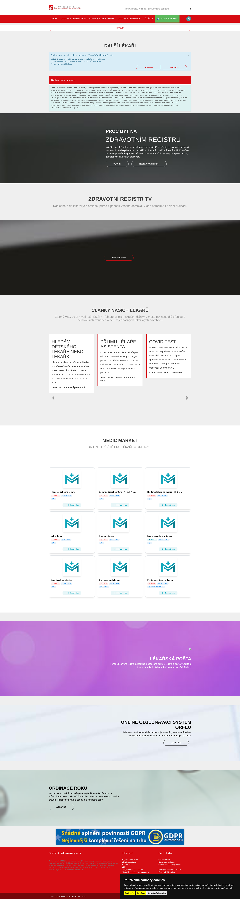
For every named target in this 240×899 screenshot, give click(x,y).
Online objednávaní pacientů (169, 864)
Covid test (162, 341)
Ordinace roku (164, 859)
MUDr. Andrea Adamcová (169, 372)
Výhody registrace (129, 862)
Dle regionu (148, 67)
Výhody (117, 164)
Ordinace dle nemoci (129, 19)
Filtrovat (120, 28)
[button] (53, 397)
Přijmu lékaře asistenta (118, 344)
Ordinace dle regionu (73, 19)
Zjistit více (176, 742)
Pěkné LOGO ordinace (167, 872)
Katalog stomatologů (188, 18)
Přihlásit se (126, 864)
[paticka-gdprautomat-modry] (120, 837)
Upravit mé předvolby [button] (157, 893)
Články (149, 19)
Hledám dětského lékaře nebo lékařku (67, 349)
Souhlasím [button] (129, 893)
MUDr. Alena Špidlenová (72, 387)
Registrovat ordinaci (149, 164)
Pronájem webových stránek (169, 869)
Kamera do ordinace (166, 862)
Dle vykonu (174, 67)
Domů (54, 19)
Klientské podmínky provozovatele (135, 872)
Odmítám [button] (141, 893)
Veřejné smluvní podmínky (132, 869)
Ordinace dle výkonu (101, 19)
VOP (124, 867)
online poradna (169, 19)
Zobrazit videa (119, 257)
